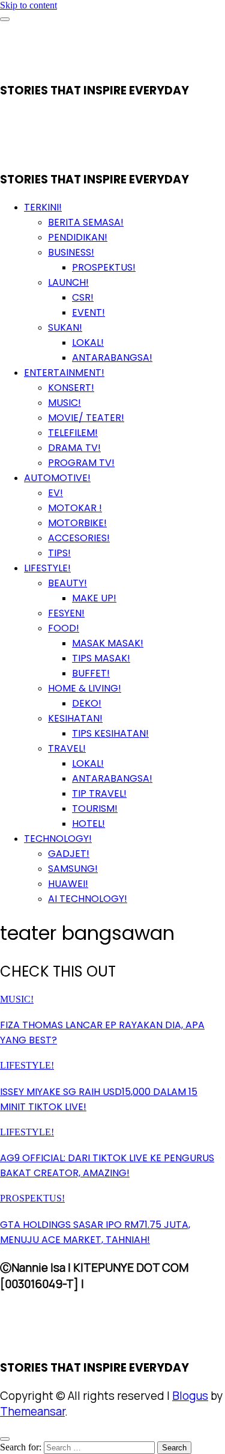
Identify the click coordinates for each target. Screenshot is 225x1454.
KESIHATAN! (75, 718)
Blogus (190, 1395)
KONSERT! (71, 387)
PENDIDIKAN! (77, 237)
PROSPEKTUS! (104, 267)
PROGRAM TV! (81, 463)
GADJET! (68, 853)
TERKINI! (43, 207)
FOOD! (63, 628)
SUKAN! (65, 327)
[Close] (5, 1439)
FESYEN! (66, 613)
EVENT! (88, 312)
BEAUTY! (67, 583)
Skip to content (28, 5)
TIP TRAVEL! (99, 793)
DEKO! (86, 703)
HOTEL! (88, 823)
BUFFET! (91, 673)
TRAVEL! (67, 748)
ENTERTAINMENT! (64, 372)
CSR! (83, 297)
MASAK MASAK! (107, 643)
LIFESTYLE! (47, 568)
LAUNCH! (68, 282)
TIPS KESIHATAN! (110, 733)
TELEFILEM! (73, 433)
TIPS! (59, 553)
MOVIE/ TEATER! (86, 418)
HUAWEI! (68, 884)
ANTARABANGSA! (112, 357)
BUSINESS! (71, 252)
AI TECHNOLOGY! (87, 899)
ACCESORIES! (79, 538)
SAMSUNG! (73, 869)
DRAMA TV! (74, 448)
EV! (55, 493)
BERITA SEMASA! (86, 222)
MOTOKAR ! (75, 508)
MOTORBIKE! (77, 523)
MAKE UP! (94, 598)
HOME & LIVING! (84, 688)
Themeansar (32, 1411)
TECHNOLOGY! (58, 838)
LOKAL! (88, 342)
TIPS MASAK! (101, 658)
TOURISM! (95, 808)
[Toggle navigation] (5, 19)
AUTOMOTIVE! (57, 478)
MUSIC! (64, 403)
